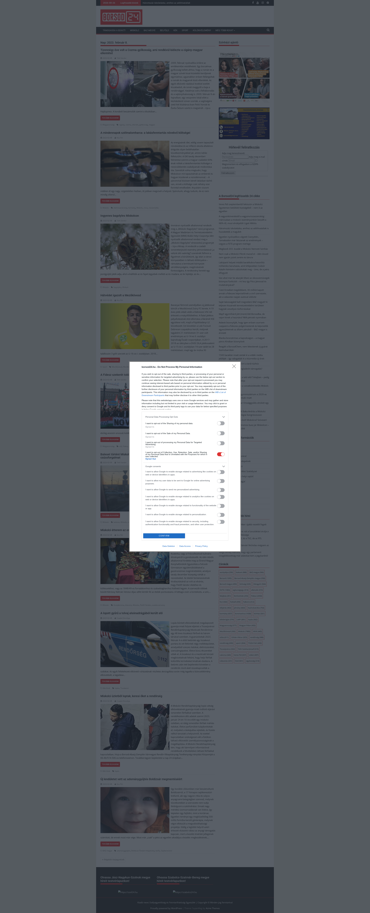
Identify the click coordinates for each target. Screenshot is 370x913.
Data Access (185, 546)
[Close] (235, 367)
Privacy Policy (201, 546)
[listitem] (185, 416)
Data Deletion (168, 546)
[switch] (221, 423)
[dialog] (185, 457)
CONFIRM (164, 536)
